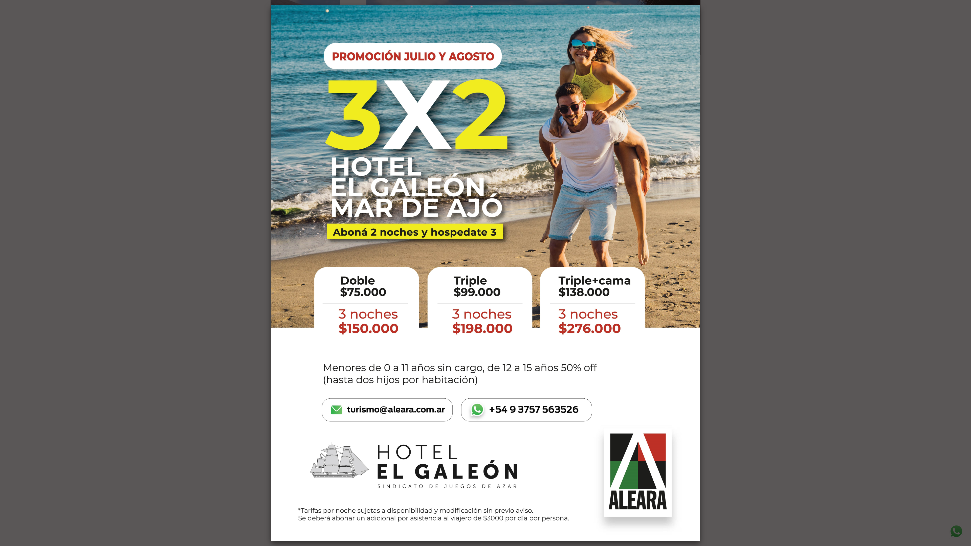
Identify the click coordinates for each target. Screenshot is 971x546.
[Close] (699, 5)
